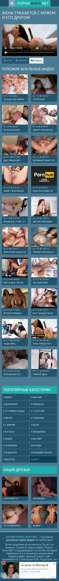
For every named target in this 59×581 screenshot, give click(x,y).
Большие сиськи (42, 452)
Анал (35, 459)
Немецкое (38, 404)
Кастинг (37, 438)
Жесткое (9, 459)
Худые (8, 438)
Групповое (10, 445)
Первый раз (38, 432)
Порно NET (33, 3)
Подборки (10, 452)
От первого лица (14, 411)
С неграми (38, 418)
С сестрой (38, 411)
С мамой (9, 425)
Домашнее (11, 404)
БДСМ (35, 425)
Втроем (37, 60)
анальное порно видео (20, 539)
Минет (8, 397)
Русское (9, 432)
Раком (8, 418)
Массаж (37, 397)
